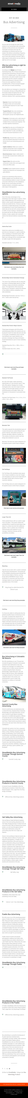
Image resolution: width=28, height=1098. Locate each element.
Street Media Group (14, 3)
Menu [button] (15, 9)
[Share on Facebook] (2, 1069)
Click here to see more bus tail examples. (14, 508)
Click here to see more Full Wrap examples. (14, 647)
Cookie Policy (18, 1091)
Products (17, 1074)
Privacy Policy (8, 1091)
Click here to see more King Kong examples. (14, 600)
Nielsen (12, 70)
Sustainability (10, 1092)
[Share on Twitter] (5, 1069)
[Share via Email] (9, 1069)
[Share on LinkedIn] (7, 1069)
